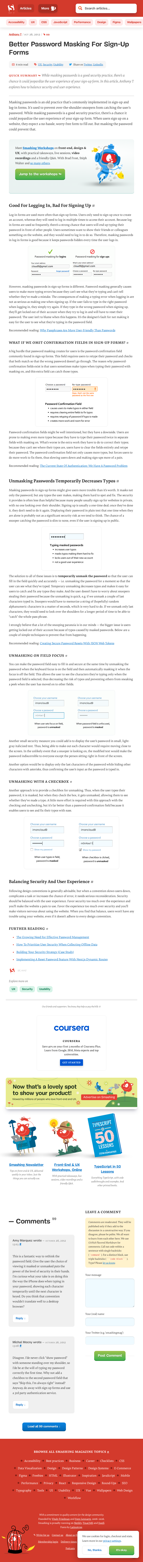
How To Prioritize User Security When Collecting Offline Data (56, 944)
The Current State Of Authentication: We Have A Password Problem (83, 466)
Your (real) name (94, 1314)
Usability (58, 64)
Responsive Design (84, 1483)
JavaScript (60, 22)
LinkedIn (98, 64)
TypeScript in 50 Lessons (107, 1168)
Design (101, 22)
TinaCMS (88, 1523)
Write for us (42, 1535)
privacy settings (112, 1541)
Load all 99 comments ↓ (44, 1426)
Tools (40, 1490)
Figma (117, 22)
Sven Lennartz (83, 1518)
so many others (40, 163)
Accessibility (16, 22)
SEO (124, 1483)
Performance (82, 22)
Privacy (48, 1483)
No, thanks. (95, 1550)
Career (90, 1461)
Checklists (107, 1461)
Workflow (74, 1498)
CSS (44, 22)
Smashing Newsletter (26, 1165)
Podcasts (70, 1548)
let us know (109, 1262)
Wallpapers (104, 1490)
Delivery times (69, 1541)
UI (51, 1490)
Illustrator (69, 1475)
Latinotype (76, 1527)
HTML (53, 1475)
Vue (88, 1490)
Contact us (57, 1535)
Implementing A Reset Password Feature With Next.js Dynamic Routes (62, 959)
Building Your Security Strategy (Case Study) (45, 952)
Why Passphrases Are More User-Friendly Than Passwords (77, 330)
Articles (26, 8)
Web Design (125, 1490)
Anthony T (15, 34)
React (62, 1483)
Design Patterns (72, 1468)
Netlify (78, 1523)
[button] (132, 8)
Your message (93, 1275)
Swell (101, 1523)
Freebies (37, 1475)
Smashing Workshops (38, 148)
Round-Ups (109, 1483)
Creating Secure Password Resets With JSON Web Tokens (77, 643)
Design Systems (98, 1468)
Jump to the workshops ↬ (40, 174)
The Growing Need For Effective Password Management (52, 937)
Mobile (125, 1475)
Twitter (88, 64)
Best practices (55, 1461)
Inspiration (89, 1475)
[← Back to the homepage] (11, 8)
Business (74, 1461)
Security (47, 64)
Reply (19, 1318)
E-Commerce (122, 1468)
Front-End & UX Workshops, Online (67, 1167)
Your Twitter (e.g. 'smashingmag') (104, 1332)
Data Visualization (30, 1468)
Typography (23, 1490)
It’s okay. (121, 1550)
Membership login (48, 1541)
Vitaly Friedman (61, 1518)
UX (33, 22)
